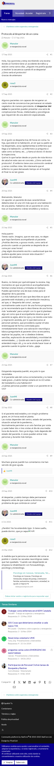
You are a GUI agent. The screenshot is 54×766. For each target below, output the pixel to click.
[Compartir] (47, 54)
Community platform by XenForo (26, 737)
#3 (51, 134)
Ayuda (4, 724)
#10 (50, 491)
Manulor (7, 38)
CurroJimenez (13, 671)
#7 (51, 365)
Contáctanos (6, 708)
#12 (50, 550)
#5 (51, 227)
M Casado (12, 628)
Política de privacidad (10, 719)
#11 (50, 522)
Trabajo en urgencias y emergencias (30, 613)
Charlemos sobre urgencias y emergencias (35, 628)
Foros (7, 13)
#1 (51, 54)
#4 (51, 191)
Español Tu (7, 703)
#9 (51, 456)
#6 (51, 276)
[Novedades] (50, 13)
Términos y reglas (8, 714)
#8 (51, 407)
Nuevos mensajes (8, 19)
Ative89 (11, 613)
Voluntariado (26, 671)
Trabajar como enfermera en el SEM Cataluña (29, 610)
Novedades (20, 13)
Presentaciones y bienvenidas (29, 641)
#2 (51, 94)
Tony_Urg (12, 641)
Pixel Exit (14, 741)
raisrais (11, 656)
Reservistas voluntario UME (21, 638)
